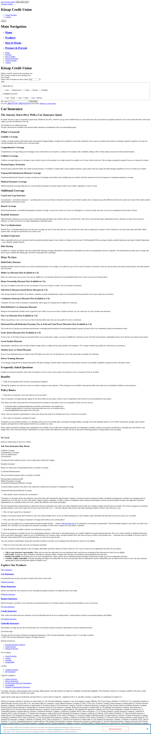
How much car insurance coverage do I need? (19, 418)
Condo (27, 90)
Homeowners (16, 90)
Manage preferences (115, 729)
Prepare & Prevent (16, 47)
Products (10, 37)
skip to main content (8, 2)
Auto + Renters (36, 98)
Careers (8, 658)
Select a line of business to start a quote (14, 79)
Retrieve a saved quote (48, 103)
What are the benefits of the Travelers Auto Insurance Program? (26, 382)
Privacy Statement (54, 729)
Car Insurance (7, 574)
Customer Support (11, 670)
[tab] (2, 381)
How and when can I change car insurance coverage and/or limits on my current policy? (34, 520)
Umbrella (44, 90)
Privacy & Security (12, 681)
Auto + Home (10, 98)
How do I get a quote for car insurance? (17, 512)
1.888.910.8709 (12, 103)
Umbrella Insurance (10, 623)
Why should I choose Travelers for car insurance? (21, 494)
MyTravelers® (10, 672)
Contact (8, 17)
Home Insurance (8, 586)
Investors (8, 660)
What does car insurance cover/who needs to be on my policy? (25, 395)
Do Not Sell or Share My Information (18, 683)
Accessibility (9, 685)
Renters (35, 90)
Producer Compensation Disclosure (17, 687)
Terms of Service (11, 679)
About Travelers (11, 15)
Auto (2, 81)
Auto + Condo (23, 98)
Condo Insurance (9, 611)
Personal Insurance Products (15, 645)
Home (8, 32)
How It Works (13, 42)
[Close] (147, 728)
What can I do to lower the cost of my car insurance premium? (25, 545)
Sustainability (10, 662)
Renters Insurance (9, 599)
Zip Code (4, 101)
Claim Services (10, 647)
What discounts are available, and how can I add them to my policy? (27, 529)
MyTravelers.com (68, 523)
